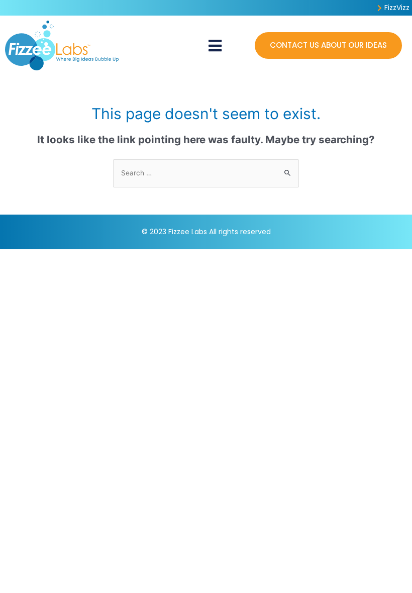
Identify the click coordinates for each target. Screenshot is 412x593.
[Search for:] (206, 173)
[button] (214, 45)
